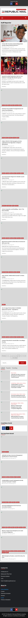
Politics (3, 40)
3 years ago (10, 79)
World (22, 72)
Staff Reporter (5, 79)
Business (4, 205)
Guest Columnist (5, 483)
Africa (3, 105)
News (11, 72)
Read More (4, 54)
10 (25, 355)
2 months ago (12, 458)
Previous (4, 355)
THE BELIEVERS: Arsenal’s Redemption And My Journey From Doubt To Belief (18, 386)
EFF (8, 551)
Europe (3, 72)
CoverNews (15, 615)
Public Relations (4, 589)
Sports (15, 72)
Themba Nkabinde (6, 458)
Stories (18, 72)
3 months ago (12, 483)
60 (13, 357)
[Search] (26, 18)
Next (16, 357)
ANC (6, 105)
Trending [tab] (14, 368)
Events (2, 597)
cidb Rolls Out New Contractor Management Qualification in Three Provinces (18, 376)
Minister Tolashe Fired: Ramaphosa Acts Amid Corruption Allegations (16, 407)
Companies (9, 205)
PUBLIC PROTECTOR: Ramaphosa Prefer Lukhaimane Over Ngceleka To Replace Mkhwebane (12, 142)
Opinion (18, 383)
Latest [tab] (3, 368)
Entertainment (5, 272)
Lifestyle (10, 272)
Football (7, 72)
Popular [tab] (8, 368)
